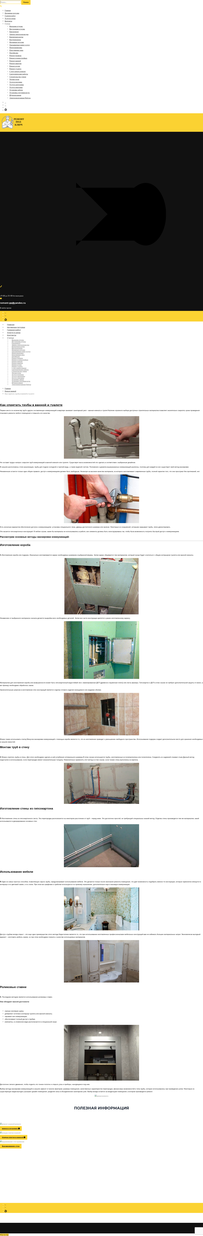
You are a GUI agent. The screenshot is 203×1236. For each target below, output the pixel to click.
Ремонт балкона (15, 55)
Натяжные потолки (12, 13)
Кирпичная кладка (16, 37)
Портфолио (13, 53)
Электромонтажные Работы (20, 98)
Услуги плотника (15, 82)
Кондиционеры (15, 40)
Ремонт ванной (15, 61)
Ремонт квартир (15, 63)
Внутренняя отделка (17, 29)
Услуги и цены (10, 18)
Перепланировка (15, 47)
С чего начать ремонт (17, 71)
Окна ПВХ (8, 1174)
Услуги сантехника (16, 84)
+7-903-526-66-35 (9, 291)
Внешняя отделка (16, 26)
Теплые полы (14, 79)
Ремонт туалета (15, 69)
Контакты (8, 21)
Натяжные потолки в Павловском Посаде (19, 1176)
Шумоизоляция (15, 95)
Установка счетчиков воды (19, 92)
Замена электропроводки (18, 34)
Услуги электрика (16, 87)
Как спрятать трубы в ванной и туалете (31, 405)
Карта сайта (9, 1178)
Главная (8, 10)
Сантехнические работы (18, 74)
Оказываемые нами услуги (19, 45)
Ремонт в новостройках (18, 58)
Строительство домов (17, 77)
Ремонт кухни (14, 66)
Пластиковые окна (16, 50)
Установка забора (16, 90)
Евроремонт (14, 31)
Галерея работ (10, 16)
